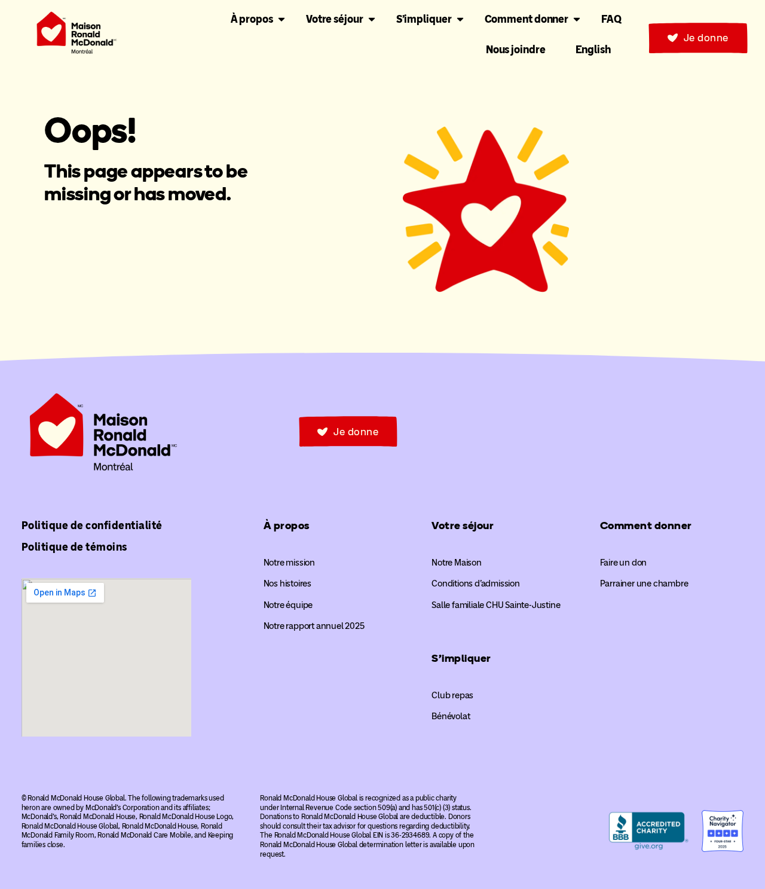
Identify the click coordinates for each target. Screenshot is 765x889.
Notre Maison (457, 562)
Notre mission (289, 562)
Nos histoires (287, 583)
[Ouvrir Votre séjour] (371, 19)
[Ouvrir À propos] (281, 19)
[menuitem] (593, 50)
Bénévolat (451, 716)
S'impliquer (461, 658)
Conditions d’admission (476, 583)
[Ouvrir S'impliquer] (460, 19)
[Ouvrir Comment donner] (576, 19)
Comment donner (646, 525)
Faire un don (623, 562)
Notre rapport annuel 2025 (314, 626)
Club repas (452, 695)
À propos (287, 525)
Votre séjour (463, 525)
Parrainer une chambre (644, 583)
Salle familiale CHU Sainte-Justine (496, 605)
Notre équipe (288, 605)
